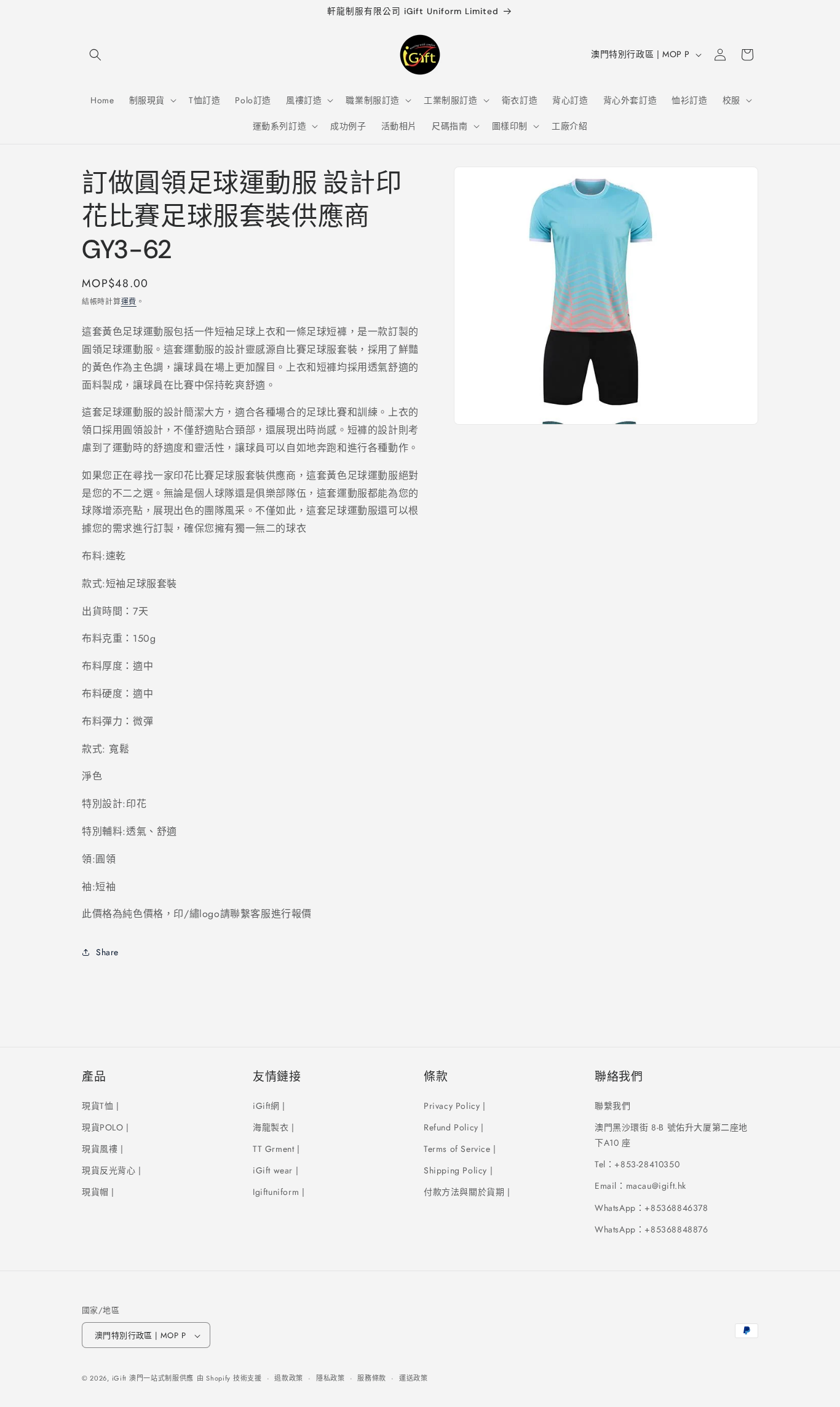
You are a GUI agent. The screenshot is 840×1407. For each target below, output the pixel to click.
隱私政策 (330, 1378)
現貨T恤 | (100, 1105)
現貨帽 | (98, 1192)
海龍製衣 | (274, 1127)
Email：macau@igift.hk (640, 1186)
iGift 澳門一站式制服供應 (153, 1379)
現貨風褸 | (103, 1148)
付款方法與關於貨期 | (467, 1192)
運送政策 (413, 1378)
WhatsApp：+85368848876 (651, 1229)
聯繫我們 (612, 1105)
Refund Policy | (454, 1127)
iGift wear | (275, 1170)
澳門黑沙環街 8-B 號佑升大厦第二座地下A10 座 (671, 1134)
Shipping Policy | (458, 1170)
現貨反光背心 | (111, 1170)
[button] (95, 54)
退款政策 (288, 1378)
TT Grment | (276, 1148)
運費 (129, 301)
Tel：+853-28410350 (637, 1163)
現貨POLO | (105, 1127)
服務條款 (371, 1378)
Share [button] (107, 952)
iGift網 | (269, 1105)
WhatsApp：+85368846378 (651, 1207)
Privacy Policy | (455, 1105)
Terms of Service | (460, 1148)
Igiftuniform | (278, 1192)
